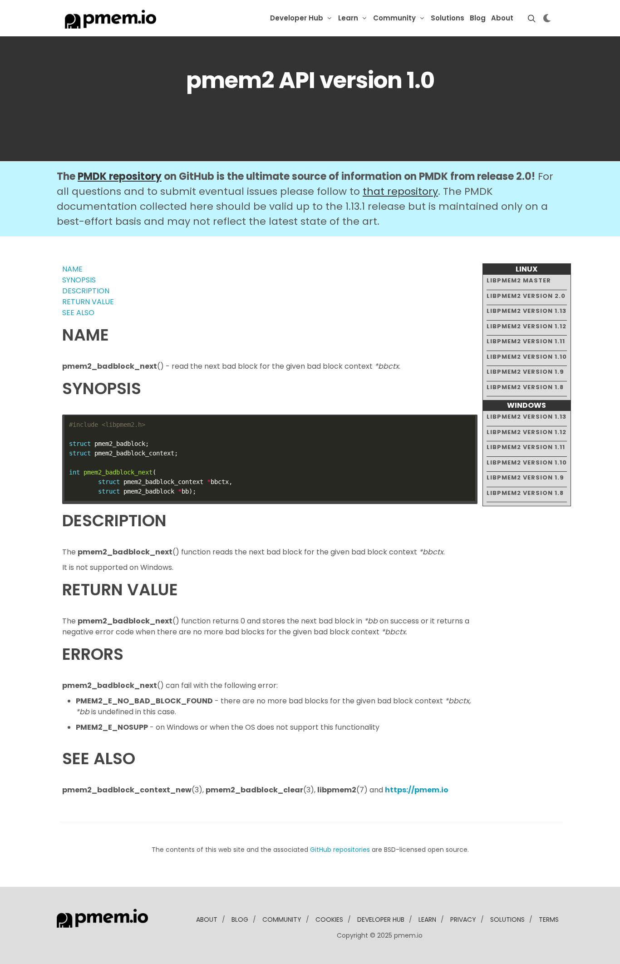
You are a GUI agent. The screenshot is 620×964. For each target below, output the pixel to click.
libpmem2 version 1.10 (527, 356)
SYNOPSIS (79, 280)
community (281, 919)
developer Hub (380, 919)
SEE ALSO (78, 312)
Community (394, 18)
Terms (549, 919)
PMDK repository (120, 176)
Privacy (463, 919)
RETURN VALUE (88, 302)
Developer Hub (296, 18)
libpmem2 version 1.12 (526, 326)
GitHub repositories (340, 849)
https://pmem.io (416, 790)
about (206, 919)
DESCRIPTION (85, 291)
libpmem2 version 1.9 (525, 371)
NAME (72, 269)
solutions (507, 919)
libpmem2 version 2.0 (526, 296)
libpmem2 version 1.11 (526, 341)
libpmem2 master (519, 280)
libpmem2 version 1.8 (525, 387)
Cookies (329, 919)
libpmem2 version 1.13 (526, 311)
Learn (348, 18)
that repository (400, 191)
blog (239, 919)
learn (427, 919)
